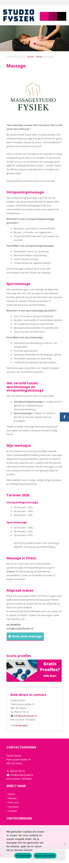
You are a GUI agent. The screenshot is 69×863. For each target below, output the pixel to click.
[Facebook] (64, 417)
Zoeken (53, 16)
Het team (13, 806)
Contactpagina (19, 725)
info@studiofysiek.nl (25, 715)
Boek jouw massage (27, 636)
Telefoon (61, 16)
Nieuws (12, 798)
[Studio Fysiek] (19, 15)
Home (30, 56)
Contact (12, 811)
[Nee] (64, 844)
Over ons (13, 802)
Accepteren (23, 855)
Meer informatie (45, 855)
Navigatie (44, 16)
